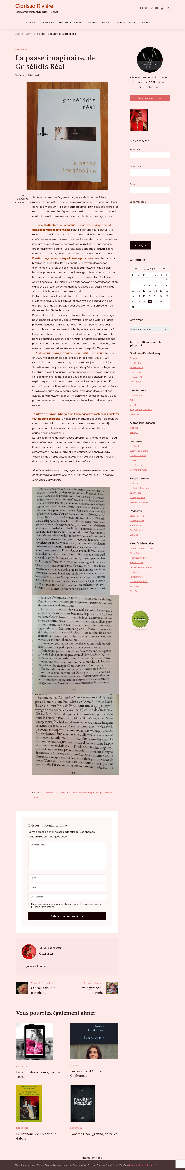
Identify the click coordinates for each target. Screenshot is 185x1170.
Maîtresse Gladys (138, 558)
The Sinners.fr (136, 368)
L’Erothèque (135, 493)
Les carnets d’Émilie (139, 582)
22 (161, 296)
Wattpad (134, 428)
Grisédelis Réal (52, 792)
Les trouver (47, 23)
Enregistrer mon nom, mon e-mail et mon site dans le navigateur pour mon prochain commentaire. (67, 905)
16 (166, 290)
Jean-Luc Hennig (69, 792)
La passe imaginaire (88, 792)
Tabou (133, 400)
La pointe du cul (137, 521)
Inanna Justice (136, 563)
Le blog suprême (137, 498)
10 (133, 290)
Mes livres (29, 23)
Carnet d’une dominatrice (142, 548)
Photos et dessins (125, 23)
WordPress (124, 1165)
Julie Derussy (136, 465)
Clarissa (145, 23)
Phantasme (135, 525)
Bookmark (134, 414)
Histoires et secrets (70, 23)
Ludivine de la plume (139, 451)
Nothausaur (135, 382)
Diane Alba (135, 553)
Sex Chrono (135, 535)
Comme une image (139, 470)
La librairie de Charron (140, 488)
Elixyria (133, 405)
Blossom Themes (96, 1165)
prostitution (106, 792)
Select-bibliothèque (139, 502)
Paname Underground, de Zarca (93, 1134)
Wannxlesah (135, 586)
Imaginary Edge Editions (141, 410)
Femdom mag (136, 577)
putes (35, 797)
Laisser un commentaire (23, 200)
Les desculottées (138, 456)
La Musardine (136, 395)
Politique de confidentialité (142, 1165)
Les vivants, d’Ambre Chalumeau (86, 1073)
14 (155, 290)
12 (144, 290)
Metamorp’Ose (137, 363)
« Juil (135, 268)
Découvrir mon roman (149, 98)
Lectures (21, 49)
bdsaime (134, 572)
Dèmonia (134, 358)
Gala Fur (133, 591)
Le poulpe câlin (136, 377)
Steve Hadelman (137, 516)
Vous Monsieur (136, 372)
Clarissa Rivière (34, 6)
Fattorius (134, 483)
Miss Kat (133, 460)
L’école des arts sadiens (141, 567)
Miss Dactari (135, 446)
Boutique (134, 433)
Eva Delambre (136, 530)
